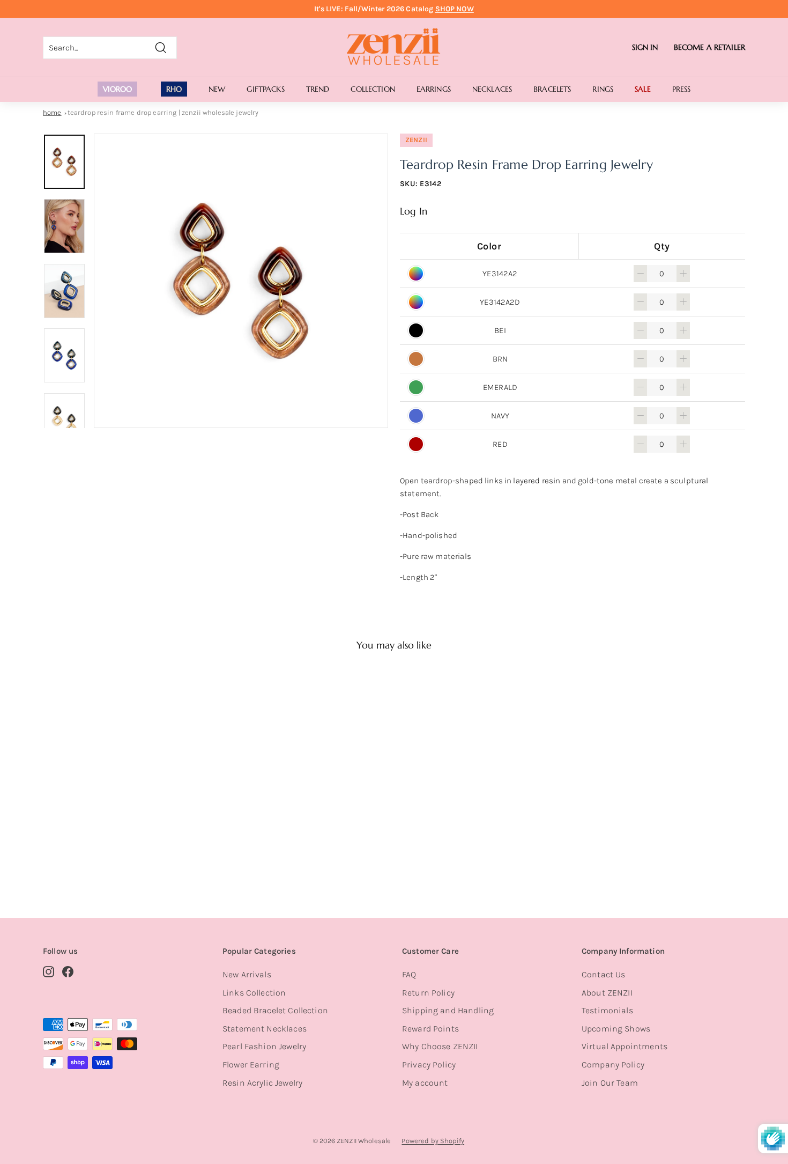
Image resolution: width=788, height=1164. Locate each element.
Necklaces (492, 89)
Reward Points (430, 1028)
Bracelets (552, 89)
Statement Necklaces (264, 1028)
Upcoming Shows (616, 1028)
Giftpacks (265, 89)
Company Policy (613, 1064)
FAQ (409, 974)
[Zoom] (241, 281)
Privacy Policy (429, 1064)
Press (681, 89)
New (217, 89)
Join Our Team (610, 1083)
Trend (318, 89)
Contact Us (604, 974)
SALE (643, 89)
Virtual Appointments (624, 1046)
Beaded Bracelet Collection (275, 1010)
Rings (602, 89)
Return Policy (428, 993)
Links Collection (254, 993)
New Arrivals (246, 974)
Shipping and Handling (448, 1010)
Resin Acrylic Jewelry (262, 1083)
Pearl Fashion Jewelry (264, 1046)
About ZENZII (607, 993)
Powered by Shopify (433, 1141)
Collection (373, 89)
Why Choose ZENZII (440, 1046)
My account (425, 1083)
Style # (99, 854)
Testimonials (607, 1010)
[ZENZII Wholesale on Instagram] (48, 971)
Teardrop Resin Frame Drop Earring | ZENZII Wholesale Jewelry (163, 112)
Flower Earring (250, 1064)
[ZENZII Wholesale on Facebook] (67, 971)
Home (52, 112)
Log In (413, 211)
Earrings (434, 89)
